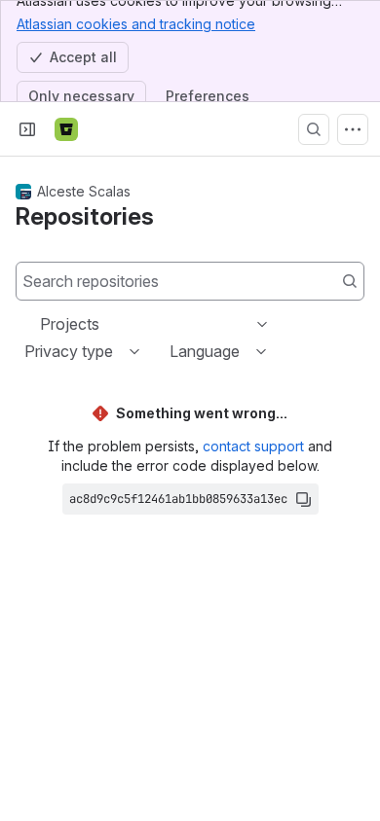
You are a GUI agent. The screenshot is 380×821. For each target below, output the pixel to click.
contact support (253, 446)
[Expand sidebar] (27, 129)
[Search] (313, 129)
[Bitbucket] (66, 129)
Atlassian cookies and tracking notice (136, 24)
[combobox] (42, 324)
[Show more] (352, 129)
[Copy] (303, 499)
